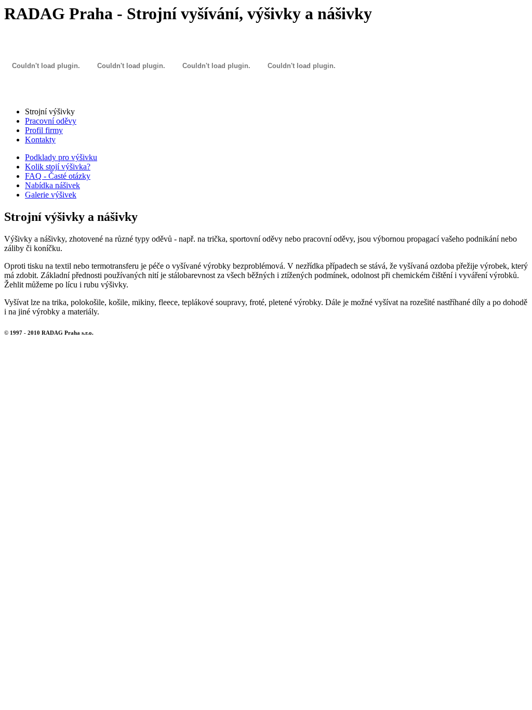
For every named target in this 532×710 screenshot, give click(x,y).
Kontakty (40, 139)
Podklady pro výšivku (61, 157)
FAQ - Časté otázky (57, 176)
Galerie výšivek (50, 194)
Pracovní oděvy (50, 120)
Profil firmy (44, 130)
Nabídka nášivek (52, 185)
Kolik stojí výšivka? (57, 166)
